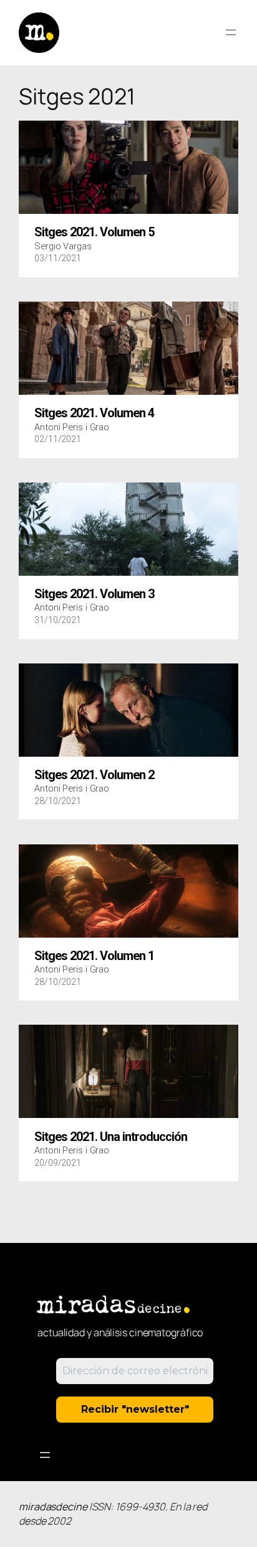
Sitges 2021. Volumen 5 (94, 232)
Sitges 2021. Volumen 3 (94, 594)
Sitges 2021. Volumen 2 (94, 775)
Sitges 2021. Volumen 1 (94, 956)
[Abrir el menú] (230, 32)
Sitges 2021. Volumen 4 (94, 413)
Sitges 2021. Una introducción (110, 1137)
